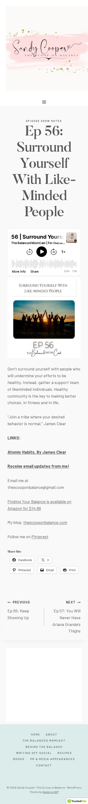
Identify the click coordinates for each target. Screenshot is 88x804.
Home (35, 734)
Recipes (64, 752)
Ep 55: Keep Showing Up (19, 610)
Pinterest (39, 536)
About (51, 734)
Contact (44, 765)
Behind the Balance (44, 746)
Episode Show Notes (44, 120)
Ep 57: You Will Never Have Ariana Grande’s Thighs (66, 616)
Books (19, 758)
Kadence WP (51, 791)
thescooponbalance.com (45, 522)
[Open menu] (44, 102)
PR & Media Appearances (52, 758)
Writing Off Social (34, 752)
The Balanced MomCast (44, 740)
